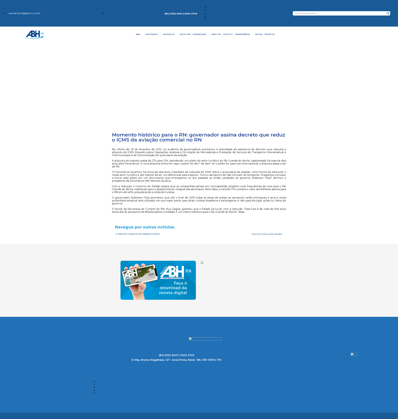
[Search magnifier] (388, 13)
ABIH (138, 34)
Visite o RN (185, 34)
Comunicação (199, 34)
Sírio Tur (216, 34)
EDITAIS (259, 34)
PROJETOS (270, 34)
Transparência (242, 34)
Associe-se (168, 34)
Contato (228, 34)
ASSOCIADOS (151, 34)
